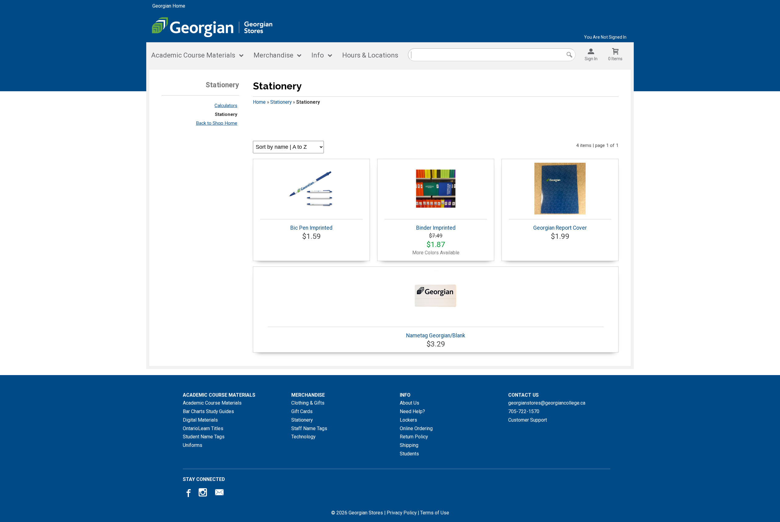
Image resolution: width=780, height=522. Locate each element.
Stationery (226, 114)
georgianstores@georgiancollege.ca (546, 403)
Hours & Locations (370, 55)
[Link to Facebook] (188, 492)
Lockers (408, 420)
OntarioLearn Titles (203, 428)
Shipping (409, 445)
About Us (409, 403)
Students (409, 454)
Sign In (591, 58)
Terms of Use (434, 513)
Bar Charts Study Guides (208, 411)
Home (259, 102)
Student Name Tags (204, 437)
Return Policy (414, 437)
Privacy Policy (402, 513)
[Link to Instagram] (203, 492)
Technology (303, 437)
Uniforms (192, 445)
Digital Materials (200, 420)
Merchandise (273, 55)
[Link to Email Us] (219, 492)
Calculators (225, 105)
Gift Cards (302, 411)
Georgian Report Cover (560, 228)
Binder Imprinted (436, 228)
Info (317, 55)
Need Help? (412, 411)
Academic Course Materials (193, 55)
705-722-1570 (523, 411)
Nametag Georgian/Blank (435, 335)
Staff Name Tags (309, 428)
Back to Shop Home (216, 123)
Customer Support (527, 420)
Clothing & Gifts (307, 403)
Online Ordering (416, 428)
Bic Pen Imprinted (311, 228)
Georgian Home (168, 6)
